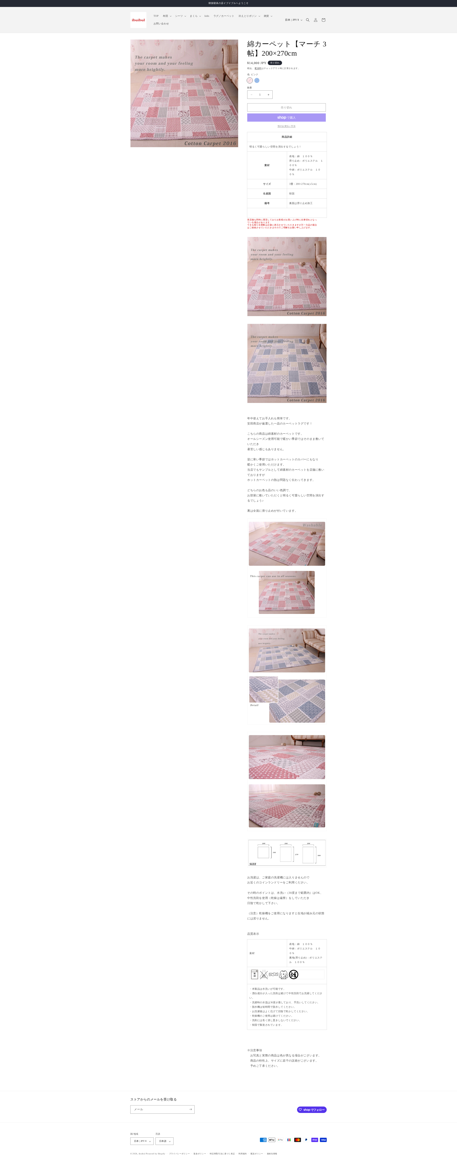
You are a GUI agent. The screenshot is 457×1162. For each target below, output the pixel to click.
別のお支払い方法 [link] (286, 126)
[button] (167, 16)
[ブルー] (256, 80)
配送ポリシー (257, 1154)
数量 (249, 87)
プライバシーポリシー (179, 1154)
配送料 (258, 68)
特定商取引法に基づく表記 (222, 1154)
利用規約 (242, 1154)
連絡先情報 (272, 1154)
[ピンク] (249, 80)
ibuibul (142, 1154)
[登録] (190, 1109)
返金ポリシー (200, 1154)
